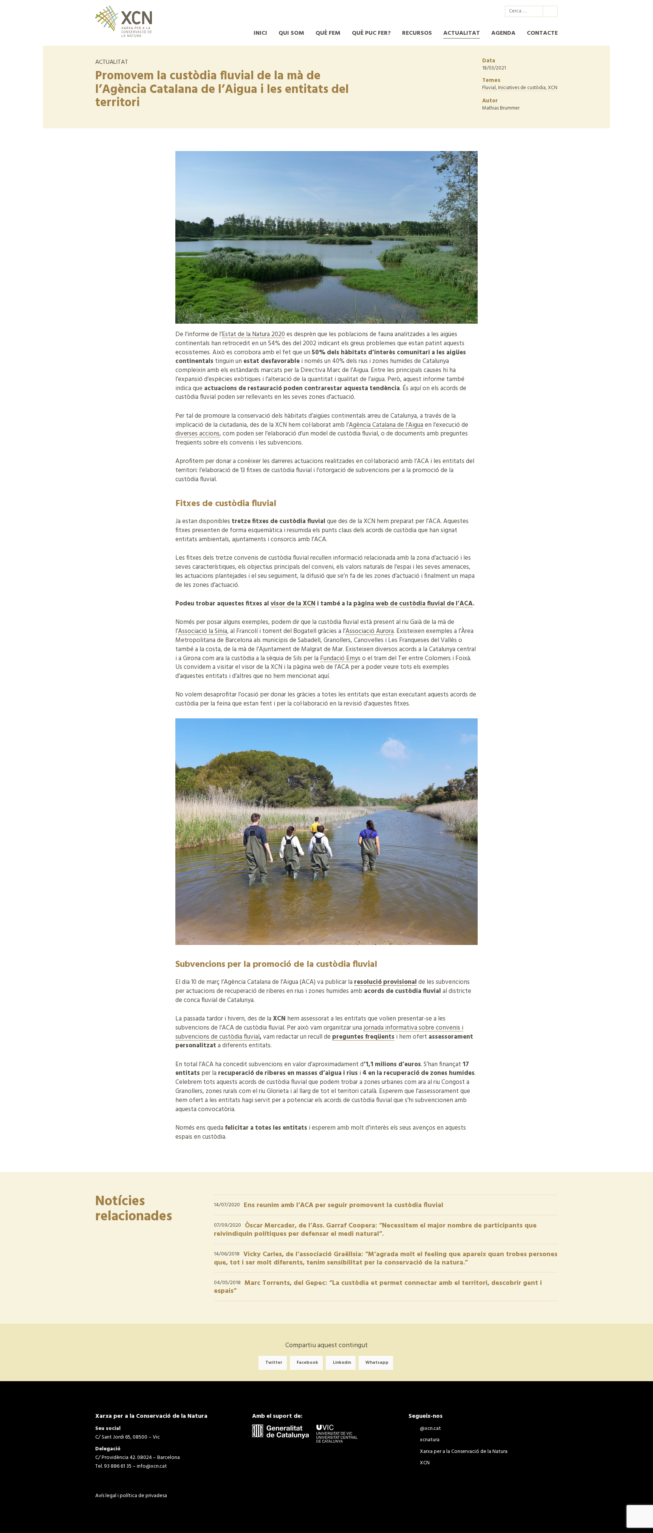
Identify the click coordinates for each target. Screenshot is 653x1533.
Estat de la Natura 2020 (253, 334)
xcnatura (456, 11)
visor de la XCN (293, 604)
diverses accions (197, 434)
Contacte (542, 33)
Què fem (328, 33)
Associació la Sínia (202, 631)
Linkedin (342, 1363)
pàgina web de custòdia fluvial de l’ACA (413, 604)
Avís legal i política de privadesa (131, 1495)
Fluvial (489, 88)
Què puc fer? (371, 33)
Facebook (307, 1363)
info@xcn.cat (152, 1466)
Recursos (417, 33)
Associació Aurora (369, 631)
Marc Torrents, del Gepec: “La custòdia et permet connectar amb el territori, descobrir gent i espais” (378, 1287)
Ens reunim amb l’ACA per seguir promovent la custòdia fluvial (343, 1205)
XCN (483, 11)
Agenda (503, 33)
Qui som (291, 33)
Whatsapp (376, 1363)
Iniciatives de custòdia (522, 88)
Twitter (273, 1363)
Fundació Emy (339, 658)
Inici (260, 33)
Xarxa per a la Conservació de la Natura (469, 11)
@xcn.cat (442, 11)
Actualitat (461, 33)
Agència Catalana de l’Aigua (386, 425)
